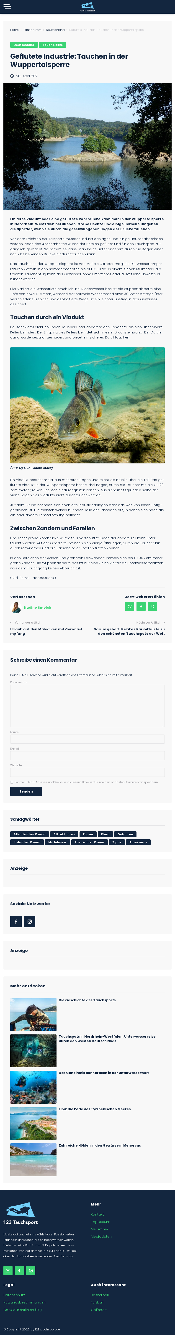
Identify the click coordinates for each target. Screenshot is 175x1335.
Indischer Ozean (27, 842)
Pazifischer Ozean (89, 842)
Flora (105, 834)
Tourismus (138, 842)
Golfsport (99, 1310)
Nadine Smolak (37, 607)
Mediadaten (101, 1236)
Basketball (100, 1295)
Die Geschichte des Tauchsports (87, 1000)
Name (14, 732)
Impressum (101, 1221)
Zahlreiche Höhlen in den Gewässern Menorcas (100, 1145)
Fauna (88, 834)
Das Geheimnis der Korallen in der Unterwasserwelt (104, 1073)
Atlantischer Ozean (30, 834)
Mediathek (100, 1229)
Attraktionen (64, 834)
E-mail (15, 749)
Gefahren (125, 834)
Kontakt (97, 1214)
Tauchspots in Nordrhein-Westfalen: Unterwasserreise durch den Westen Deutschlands (107, 1038)
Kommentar (19, 682)
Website (16, 765)
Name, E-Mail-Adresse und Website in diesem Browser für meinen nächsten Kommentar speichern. (87, 782)
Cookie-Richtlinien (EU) (22, 1310)
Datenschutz (14, 1295)
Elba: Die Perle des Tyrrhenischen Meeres (95, 1109)
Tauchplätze (32, 30)
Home (14, 30)
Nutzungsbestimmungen (24, 1302)
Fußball (97, 1302)
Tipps (116, 842)
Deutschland (55, 30)
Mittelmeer (57, 842)
